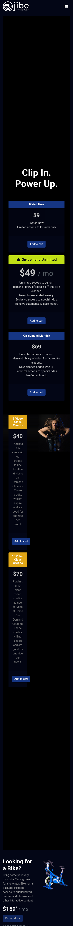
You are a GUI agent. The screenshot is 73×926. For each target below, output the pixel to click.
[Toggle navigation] (66, 6)
